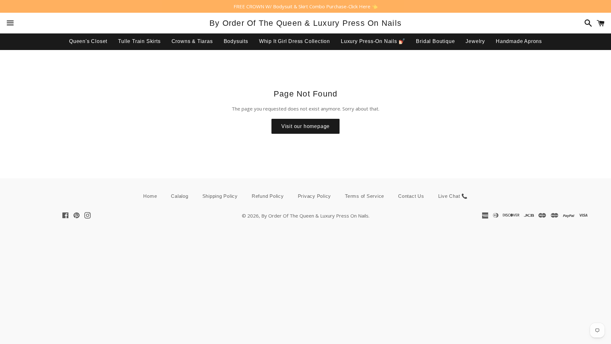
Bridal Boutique (435, 41)
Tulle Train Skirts (139, 41)
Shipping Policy (220, 196)
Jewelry (475, 41)
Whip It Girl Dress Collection (294, 41)
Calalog (179, 196)
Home (150, 196)
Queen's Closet (88, 41)
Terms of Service (364, 196)
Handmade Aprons (519, 41)
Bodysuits (236, 41)
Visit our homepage (305, 126)
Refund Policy (268, 196)
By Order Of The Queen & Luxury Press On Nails (305, 22)
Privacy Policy (314, 196)
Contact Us (411, 196)
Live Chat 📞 (453, 196)
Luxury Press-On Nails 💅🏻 (373, 41)
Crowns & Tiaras (192, 41)
